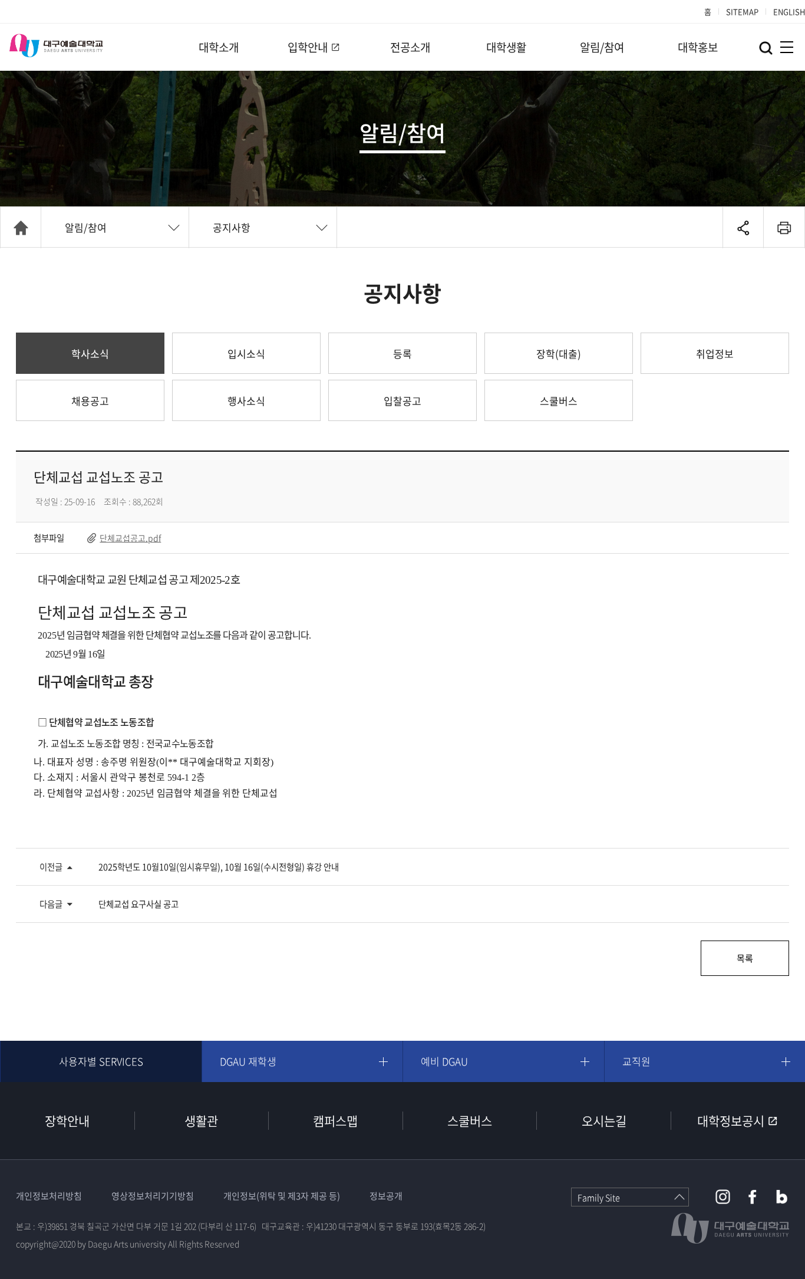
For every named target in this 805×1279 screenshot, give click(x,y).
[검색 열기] (766, 48)
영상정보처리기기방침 (152, 1195)
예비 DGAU (444, 1061)
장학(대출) (558, 353)
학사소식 (90, 353)
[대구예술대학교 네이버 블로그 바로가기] (781, 1196)
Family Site (599, 1197)
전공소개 (410, 47)
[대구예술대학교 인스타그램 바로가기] (722, 1196)
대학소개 (219, 47)
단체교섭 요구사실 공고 (138, 903)
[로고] (56, 45)
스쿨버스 (559, 400)
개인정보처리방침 (49, 1195)
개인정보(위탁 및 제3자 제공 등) (281, 1195)
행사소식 (246, 400)
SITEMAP (742, 11)
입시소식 (246, 353)
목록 (745, 958)
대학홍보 (698, 47)
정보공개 (385, 1195)
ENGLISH (789, 11)
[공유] (743, 227)
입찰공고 (402, 400)
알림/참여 (602, 47)
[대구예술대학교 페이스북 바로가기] (752, 1196)
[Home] (21, 227)
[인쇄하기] (784, 227)
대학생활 (506, 47)
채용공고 (90, 400)
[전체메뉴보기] (786, 47)
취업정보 (715, 353)
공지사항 (231, 227)
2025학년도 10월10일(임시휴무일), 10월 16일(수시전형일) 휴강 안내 (218, 866)
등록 (402, 353)
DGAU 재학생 (248, 1061)
